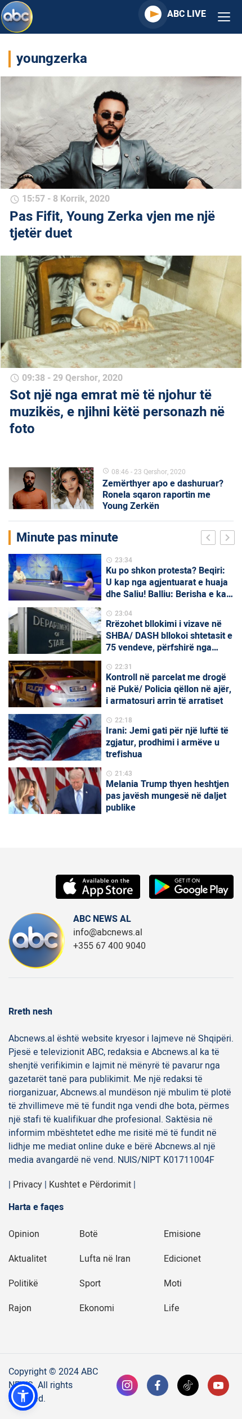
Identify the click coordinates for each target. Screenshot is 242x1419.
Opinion (23, 1234)
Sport (90, 1283)
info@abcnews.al (107, 932)
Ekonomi (96, 1308)
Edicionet (182, 1259)
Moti (173, 1283)
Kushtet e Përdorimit (90, 1184)
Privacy (27, 1184)
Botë (88, 1234)
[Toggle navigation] (223, 17)
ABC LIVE (186, 14)
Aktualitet (27, 1259)
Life (172, 1308)
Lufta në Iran (105, 1259)
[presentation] (210, 539)
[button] (23, 1396)
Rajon (20, 1308)
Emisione (182, 1234)
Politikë (23, 1283)
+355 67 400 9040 (109, 946)
